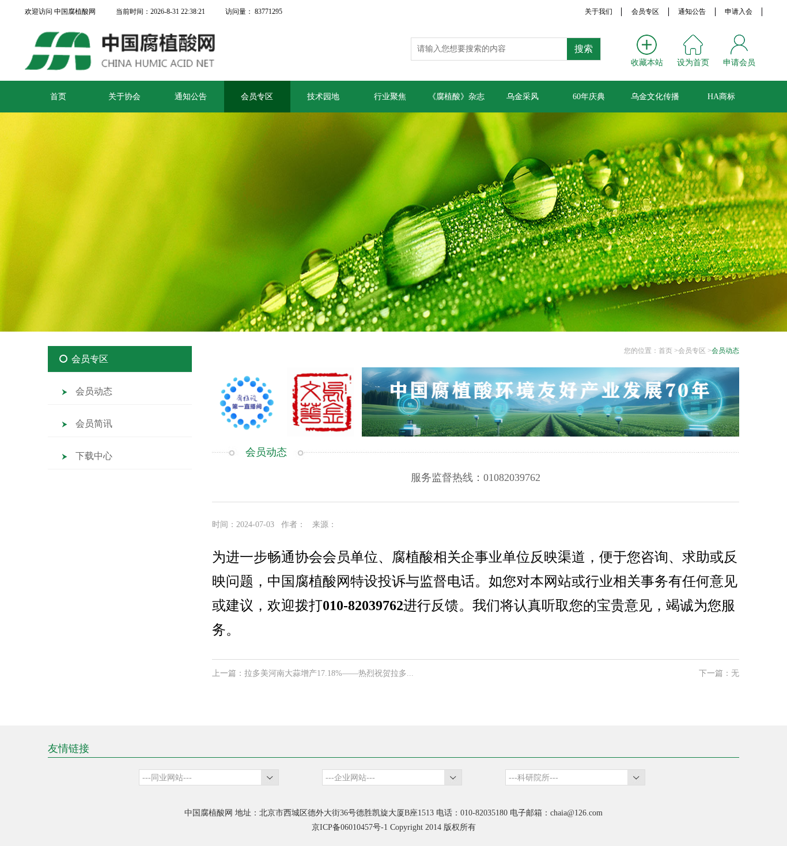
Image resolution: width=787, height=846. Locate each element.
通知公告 (692, 11)
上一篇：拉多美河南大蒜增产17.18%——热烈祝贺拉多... (313, 673)
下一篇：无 (719, 673)
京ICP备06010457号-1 (350, 827)
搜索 (583, 49)
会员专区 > (695, 351)
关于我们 (598, 11)
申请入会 (738, 11)
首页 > (668, 351)
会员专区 (645, 11)
